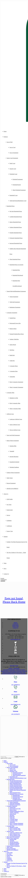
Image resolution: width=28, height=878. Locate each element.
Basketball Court (13, 195)
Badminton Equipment (15, 307)
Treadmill (12, 451)
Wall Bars (12, 350)
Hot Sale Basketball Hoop (16, 211)
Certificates (9, 526)
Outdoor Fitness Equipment (13, 472)
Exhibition (9, 520)
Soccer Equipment (14, 152)
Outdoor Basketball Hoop (16, 227)
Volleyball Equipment (15, 302)
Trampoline (12, 376)
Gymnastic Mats (10, 392)
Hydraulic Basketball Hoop (16, 238)
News (5, 568)
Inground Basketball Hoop (16, 243)
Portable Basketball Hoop (16, 232)
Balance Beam (13, 328)
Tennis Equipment (14, 296)
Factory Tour (10, 531)
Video (5, 563)
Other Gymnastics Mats (15, 408)
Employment (10, 510)
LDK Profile (10, 499)
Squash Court (13, 168)
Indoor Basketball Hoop (15, 222)
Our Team (9, 504)
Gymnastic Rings (14, 366)
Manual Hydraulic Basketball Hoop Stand (12, 672)
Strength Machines (14, 456)
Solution (6, 536)
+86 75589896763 (15, 684)
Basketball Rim (16, 270)
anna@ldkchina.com (15, 639)
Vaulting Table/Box (14, 339)
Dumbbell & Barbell (14, 462)
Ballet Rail (12, 355)
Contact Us (6, 573)
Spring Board (13, 344)
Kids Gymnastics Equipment (16, 382)
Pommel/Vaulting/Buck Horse (17, 334)
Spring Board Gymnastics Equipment (18, 671)
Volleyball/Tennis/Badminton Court (18, 200)
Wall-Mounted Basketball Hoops (14, 673)
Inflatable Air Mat (14, 398)
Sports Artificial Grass (15, 424)
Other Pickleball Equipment (19, 190)
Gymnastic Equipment (12, 312)
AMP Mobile (16, 668)
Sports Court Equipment (12, 158)
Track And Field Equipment (13, 435)
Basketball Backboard (18, 275)
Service (8, 515)
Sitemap (10, 668)
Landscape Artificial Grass (16, 419)
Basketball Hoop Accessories (16, 264)
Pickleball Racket (17, 184)
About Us (6, 494)
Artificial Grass (10, 414)
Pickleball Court (13, 174)
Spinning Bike (13, 446)
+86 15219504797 (15, 694)
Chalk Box (12, 360)
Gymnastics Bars (14, 371)
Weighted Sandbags (14, 467)
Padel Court (12, 163)
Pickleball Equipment (18, 179)
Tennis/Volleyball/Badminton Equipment (16, 291)
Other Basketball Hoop (15, 259)
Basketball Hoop (10, 206)
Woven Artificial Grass (15, 430)
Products (6, 136)
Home (5, 131)
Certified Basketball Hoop (16, 216)
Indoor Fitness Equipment (13, 440)
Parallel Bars (13, 318)
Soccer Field (9, 142)
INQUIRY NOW (14, 665)
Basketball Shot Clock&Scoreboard (17, 798)
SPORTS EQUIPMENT (12, 488)
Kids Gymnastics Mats (15, 403)
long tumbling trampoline (9, 669)
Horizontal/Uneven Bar (15, 323)
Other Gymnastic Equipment (16, 387)
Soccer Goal (12, 147)
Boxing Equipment (11, 483)
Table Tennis (10, 478)
